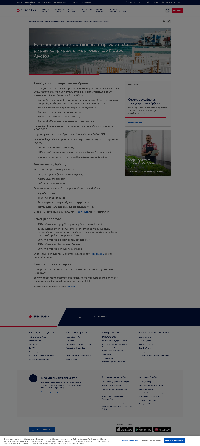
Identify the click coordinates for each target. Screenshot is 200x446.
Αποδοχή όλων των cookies (174, 440)
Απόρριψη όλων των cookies (151, 440)
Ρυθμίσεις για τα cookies (130, 440)
